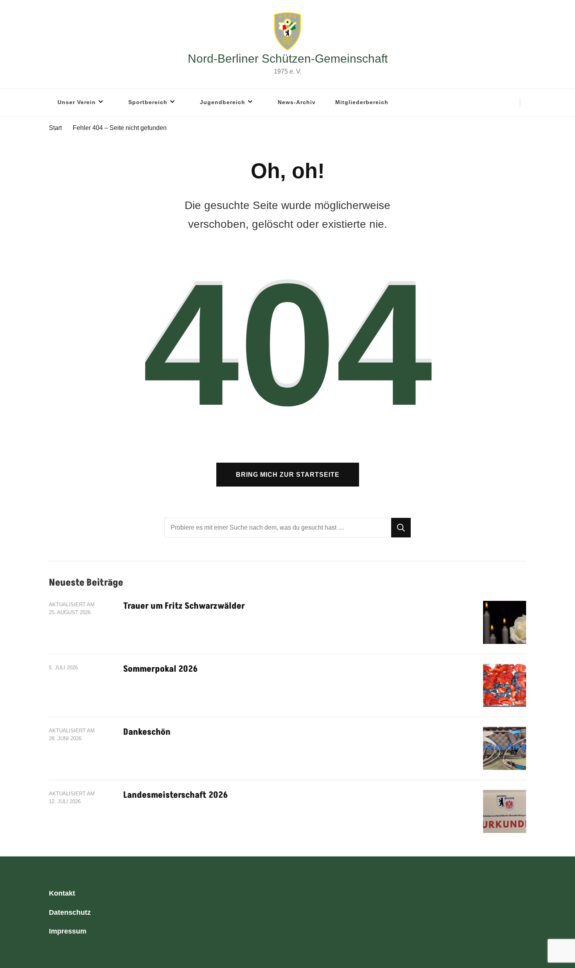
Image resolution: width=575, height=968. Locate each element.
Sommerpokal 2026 (160, 669)
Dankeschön (147, 732)
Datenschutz (70, 912)
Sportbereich (147, 102)
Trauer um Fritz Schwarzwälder (184, 606)
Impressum (67, 931)
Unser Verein (77, 102)
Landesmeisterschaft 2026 (175, 795)
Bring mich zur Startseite (288, 474)
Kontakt (62, 893)
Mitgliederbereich (361, 102)
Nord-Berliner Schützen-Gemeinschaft (288, 58)
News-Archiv (297, 102)
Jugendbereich (222, 102)
